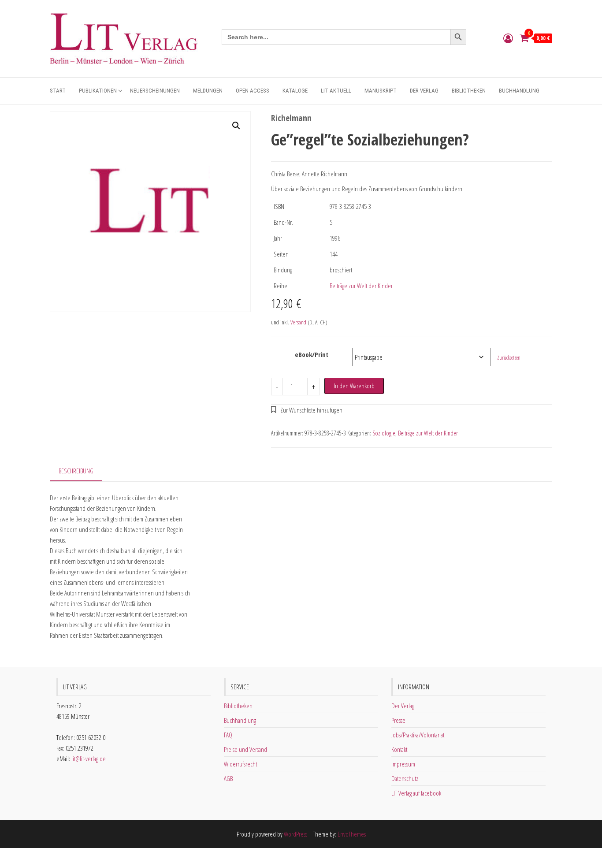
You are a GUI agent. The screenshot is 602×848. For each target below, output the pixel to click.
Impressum (403, 763)
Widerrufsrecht (240, 763)
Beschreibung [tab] (76, 470)
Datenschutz (404, 778)
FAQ (228, 734)
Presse (398, 720)
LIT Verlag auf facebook (416, 792)
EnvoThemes (352, 833)
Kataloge (295, 90)
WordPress (295, 833)
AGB (228, 778)
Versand (298, 322)
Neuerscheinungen (155, 90)
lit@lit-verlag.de (88, 758)
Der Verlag (424, 90)
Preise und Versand (245, 749)
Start (58, 90)
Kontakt (399, 749)
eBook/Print (311, 354)
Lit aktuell (336, 90)
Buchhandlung (519, 90)
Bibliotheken (469, 90)
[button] (236, 126)
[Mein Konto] (508, 38)
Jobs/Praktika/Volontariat (417, 734)
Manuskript (380, 90)
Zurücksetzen (508, 357)
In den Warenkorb (354, 385)
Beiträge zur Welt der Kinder (361, 285)
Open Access (252, 90)
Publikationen (98, 90)
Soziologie (383, 433)
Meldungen (208, 90)
